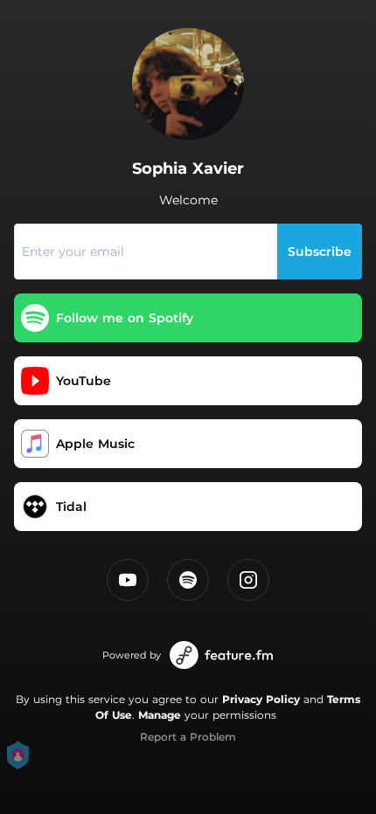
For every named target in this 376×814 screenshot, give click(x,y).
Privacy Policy (261, 699)
